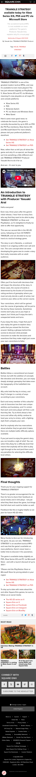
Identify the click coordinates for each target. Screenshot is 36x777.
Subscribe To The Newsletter (18, 691)
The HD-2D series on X (15, 599)
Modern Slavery (25, 725)
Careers (16, 716)
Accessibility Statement (21, 734)
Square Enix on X (13, 602)
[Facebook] (4, 684)
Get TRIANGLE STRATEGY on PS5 (19, 145)
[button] (4, 773)
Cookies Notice (22, 731)
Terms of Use (10, 722)
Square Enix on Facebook (16, 605)
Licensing (8, 734)
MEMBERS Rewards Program (22, 740)
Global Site (15, 719)
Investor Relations (27, 752)
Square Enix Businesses (11, 752)
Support (24, 716)
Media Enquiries (10, 731)
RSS (17, 743)
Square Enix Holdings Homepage (16, 746)
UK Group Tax (8, 728)
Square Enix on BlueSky (15, 610)
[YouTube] (18, 684)
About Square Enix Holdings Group (16, 749)
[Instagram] (32, 684)
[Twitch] (25, 684)
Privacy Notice (22, 722)
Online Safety (6, 740)
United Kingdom (18, 709)
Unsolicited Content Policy (10, 725)
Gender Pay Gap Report (23, 737)
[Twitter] (11, 684)
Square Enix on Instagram (16, 607)
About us (8, 716)
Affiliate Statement (7, 737)
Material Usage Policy (22, 728)
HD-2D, (16, 47)
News (23, 719)
